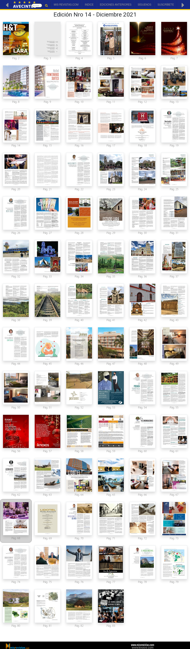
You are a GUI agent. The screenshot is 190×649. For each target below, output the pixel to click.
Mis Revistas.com (66, 4)
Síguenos (144, 4)
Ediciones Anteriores (115, 4)
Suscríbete (166, 4)
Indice (89, 4)
